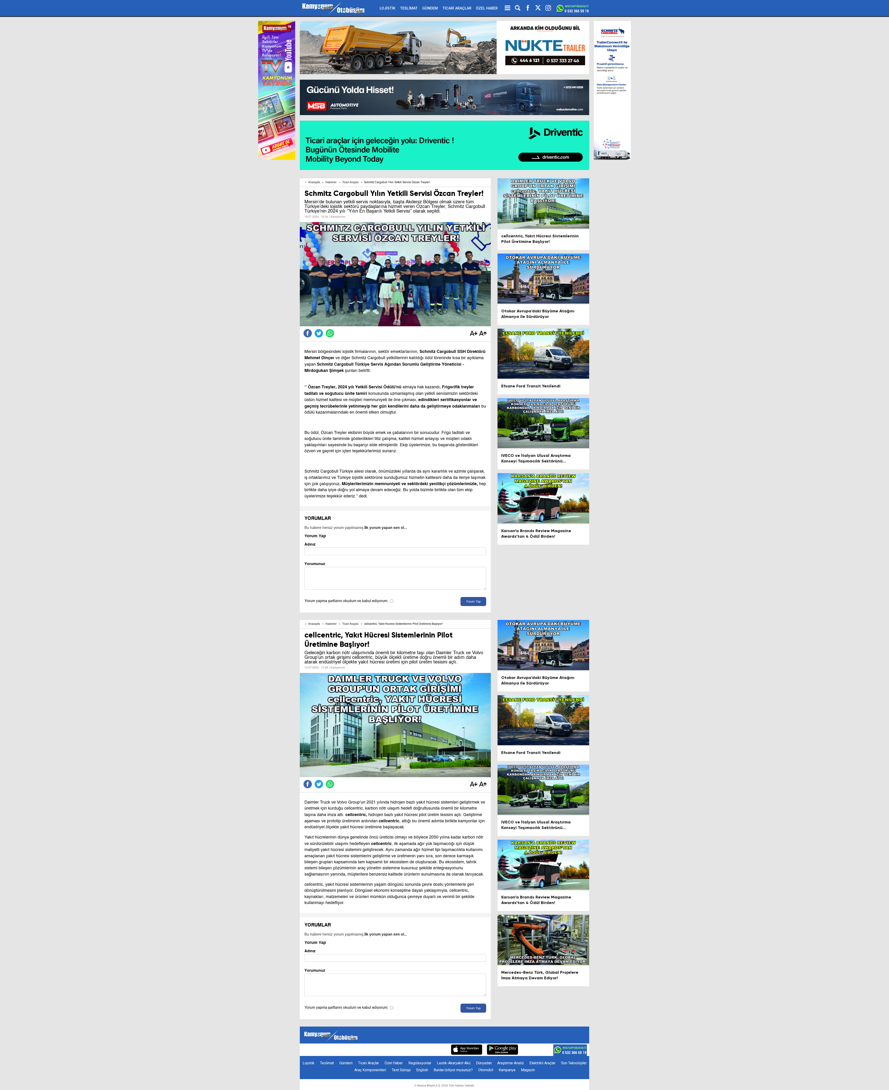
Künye (359, 1050)
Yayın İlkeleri (412, 1050)
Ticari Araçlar (350, 182)
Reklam (391, 1050)
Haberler (331, 182)
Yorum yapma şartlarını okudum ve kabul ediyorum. (346, 601)
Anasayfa (314, 182)
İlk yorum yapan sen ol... (385, 528)
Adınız (310, 544)
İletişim (374, 1050)
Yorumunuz (314, 564)
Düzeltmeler (436, 1050)
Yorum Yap (473, 601)
